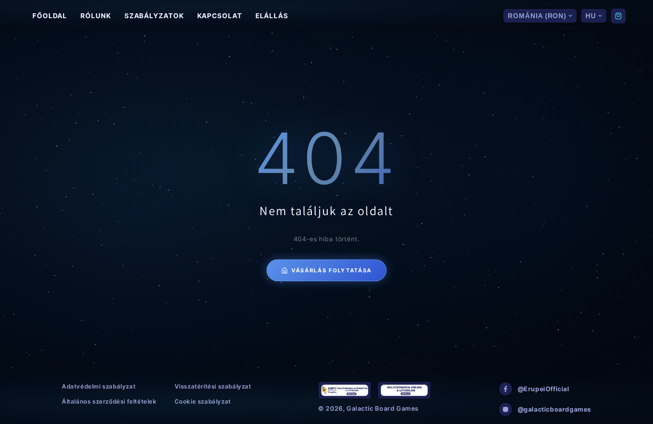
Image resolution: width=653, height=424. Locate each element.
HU (590, 16)
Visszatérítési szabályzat (213, 386)
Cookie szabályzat (203, 401)
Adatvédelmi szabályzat (98, 386)
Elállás (271, 16)
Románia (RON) (537, 16)
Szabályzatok (154, 16)
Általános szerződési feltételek (109, 401)
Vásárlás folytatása (331, 270)
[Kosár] (618, 16)
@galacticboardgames (554, 409)
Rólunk (95, 16)
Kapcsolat (219, 16)
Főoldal (49, 16)
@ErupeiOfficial (543, 389)
